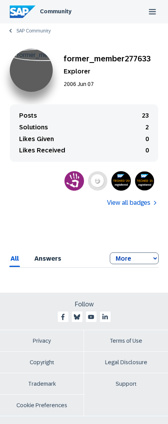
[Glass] (97, 181)
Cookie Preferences (41, 405)
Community (55, 11)
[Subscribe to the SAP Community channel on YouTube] (91, 317)
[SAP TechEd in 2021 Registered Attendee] (144, 181)
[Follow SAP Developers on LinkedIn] (105, 317)
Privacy (42, 341)
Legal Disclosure (126, 362)
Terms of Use (126, 341)
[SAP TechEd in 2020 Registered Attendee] (121, 181)
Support (126, 384)
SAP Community (33, 31)
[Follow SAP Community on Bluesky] (77, 317)
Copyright (42, 362)
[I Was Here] (74, 181)
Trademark (42, 384)
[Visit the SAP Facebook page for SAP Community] (63, 317)
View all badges (128, 202)
